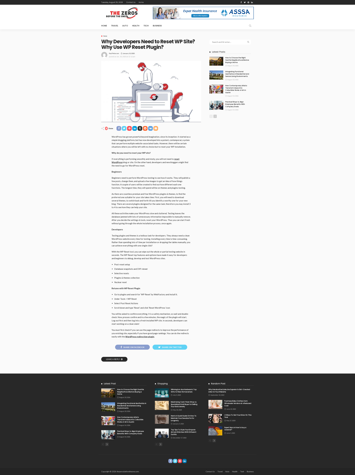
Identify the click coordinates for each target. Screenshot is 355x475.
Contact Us (130, 2)
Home (141, 2)
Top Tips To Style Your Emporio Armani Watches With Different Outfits (183, 432)
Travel (114, 25)
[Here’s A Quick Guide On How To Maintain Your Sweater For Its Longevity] (162, 419)
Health (135, 25)
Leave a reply (113, 359)
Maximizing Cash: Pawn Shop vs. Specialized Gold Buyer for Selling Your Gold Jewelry (184, 404)
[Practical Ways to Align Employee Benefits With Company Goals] (216, 105)
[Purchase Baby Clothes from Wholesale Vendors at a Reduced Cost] (215, 404)
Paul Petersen (114, 53)
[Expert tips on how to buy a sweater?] (215, 430)
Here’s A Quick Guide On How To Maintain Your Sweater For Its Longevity (183, 418)
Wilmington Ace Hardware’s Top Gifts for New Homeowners (184, 390)
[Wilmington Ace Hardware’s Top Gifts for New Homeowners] (162, 392)
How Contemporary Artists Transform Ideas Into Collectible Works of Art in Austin (236, 89)
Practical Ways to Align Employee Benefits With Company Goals (235, 104)
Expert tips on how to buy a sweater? (235, 428)
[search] (250, 25)
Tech (146, 25)
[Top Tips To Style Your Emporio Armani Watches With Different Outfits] (162, 433)
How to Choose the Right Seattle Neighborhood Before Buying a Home (237, 60)
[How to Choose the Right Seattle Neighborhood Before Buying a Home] (216, 61)
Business (157, 25)
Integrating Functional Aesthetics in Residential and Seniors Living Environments (237, 73)
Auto (125, 25)
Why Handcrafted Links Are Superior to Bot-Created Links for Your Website (229, 390)
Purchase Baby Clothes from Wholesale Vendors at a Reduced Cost (237, 403)
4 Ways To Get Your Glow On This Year (237, 416)
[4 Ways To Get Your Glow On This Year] (215, 418)
